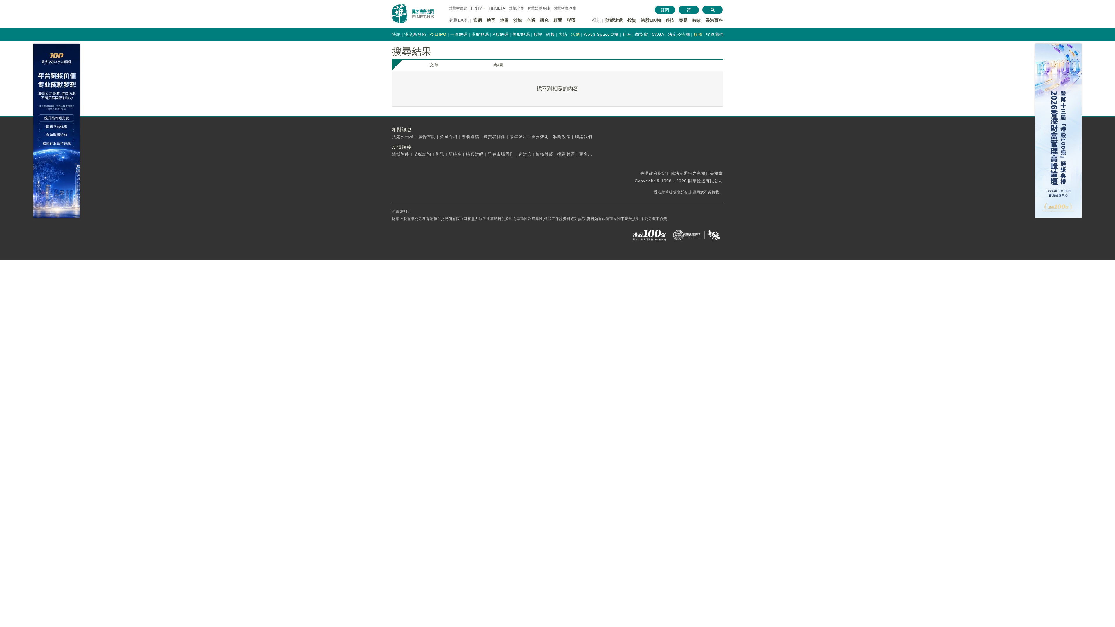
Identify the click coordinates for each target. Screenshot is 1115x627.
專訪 (563, 34)
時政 (696, 20)
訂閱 (665, 10)
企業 (531, 20)
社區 (627, 34)
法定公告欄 (679, 34)
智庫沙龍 (564, 8)
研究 (544, 20)
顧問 (557, 20)
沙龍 (517, 20)
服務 (698, 34)
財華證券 (516, 8)
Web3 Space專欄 (601, 34)
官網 (477, 20)
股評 (538, 34)
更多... (585, 154)
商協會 (641, 34)
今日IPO (438, 34)
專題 (683, 20)
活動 (575, 34)
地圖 (504, 20)
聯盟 (571, 20)
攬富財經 (566, 154)
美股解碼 (521, 34)
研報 (550, 34)
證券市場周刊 (501, 154)
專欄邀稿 (470, 136)
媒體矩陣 (538, 8)
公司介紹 (448, 136)
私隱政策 (562, 136)
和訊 (440, 154)
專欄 (498, 64)
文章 (434, 64)
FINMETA (497, 8)
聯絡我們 (715, 34)
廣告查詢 (427, 136)
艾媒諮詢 (422, 154)
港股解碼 (480, 34)
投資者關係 (494, 136)
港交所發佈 (415, 34)
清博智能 (400, 154)
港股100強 (651, 20)
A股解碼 (501, 34)
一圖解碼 (459, 34)
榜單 (491, 20)
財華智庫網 (458, 8)
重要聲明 (540, 136)
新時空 (455, 154)
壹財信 (524, 154)
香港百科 (714, 20)
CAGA (658, 34)
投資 (631, 20)
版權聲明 (518, 136)
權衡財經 (544, 154)
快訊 (396, 34)
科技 (670, 20)
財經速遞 (614, 20)
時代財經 (474, 154)
